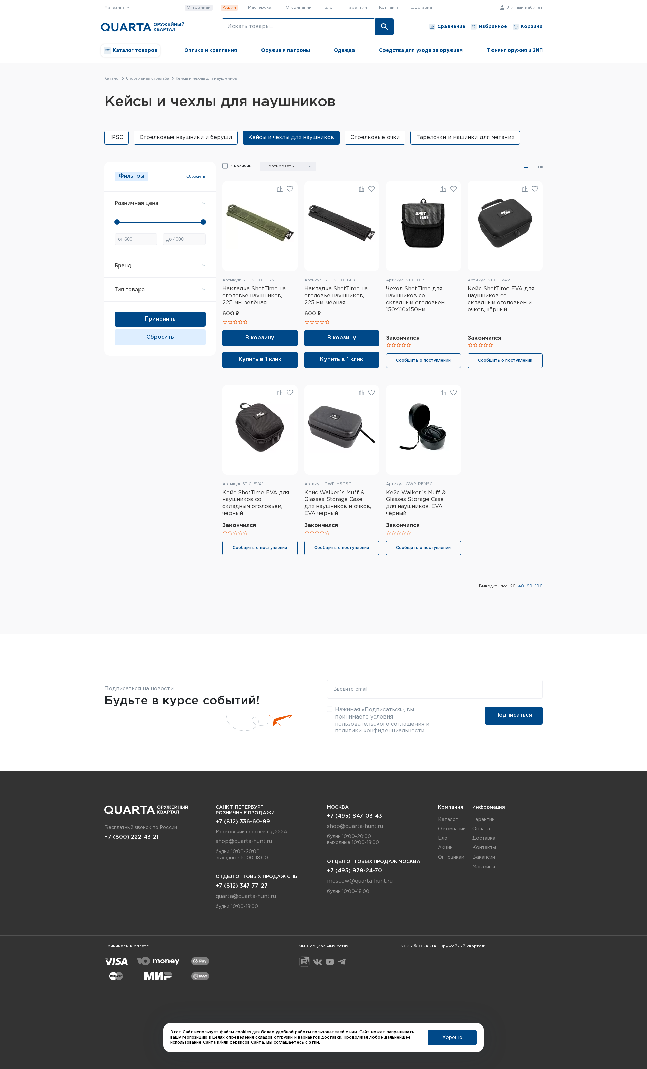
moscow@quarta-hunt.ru (360, 881)
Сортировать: (280, 166)
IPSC (116, 137)
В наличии (240, 166)
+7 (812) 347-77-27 (242, 886)
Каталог (448, 819)
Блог (329, 7)
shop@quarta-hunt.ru (244, 841)
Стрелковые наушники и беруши (186, 137)
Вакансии (483, 857)
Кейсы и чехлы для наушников (291, 137)
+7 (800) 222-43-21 (131, 837)
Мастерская (261, 7)
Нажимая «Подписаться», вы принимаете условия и (382, 720)
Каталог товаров (135, 50)
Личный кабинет (524, 7)
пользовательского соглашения (379, 724)
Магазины (483, 867)
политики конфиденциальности (379, 730)
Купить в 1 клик (260, 359)
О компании (299, 7)
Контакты (389, 7)
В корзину (259, 337)
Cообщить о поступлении (423, 360)
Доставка (421, 7)
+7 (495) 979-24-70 (354, 870)
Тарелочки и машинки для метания (465, 137)
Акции (229, 7)
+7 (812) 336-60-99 (243, 821)
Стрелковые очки (375, 137)
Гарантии (357, 7)
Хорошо (452, 1038)
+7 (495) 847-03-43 (354, 816)
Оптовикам (199, 7)
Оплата (481, 829)
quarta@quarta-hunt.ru (246, 896)
